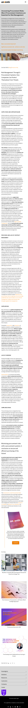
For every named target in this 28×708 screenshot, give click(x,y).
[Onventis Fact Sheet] (15, 520)
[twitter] (12, 706)
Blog (10, 67)
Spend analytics (4, 374)
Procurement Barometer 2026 (14, 627)
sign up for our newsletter (14, 504)
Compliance (13, 702)
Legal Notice (8, 702)
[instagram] (15, 706)
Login (18, 698)
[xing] (19, 706)
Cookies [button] (17, 702)
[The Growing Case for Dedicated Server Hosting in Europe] (14, 644)
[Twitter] (14, 663)
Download (15, 542)
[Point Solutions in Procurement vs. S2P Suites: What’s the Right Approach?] (14, 589)
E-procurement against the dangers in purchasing (12, 49)
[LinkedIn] (8, 663)
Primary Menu (25, 2)
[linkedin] (10, 706)
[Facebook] (12, 663)
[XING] (10, 663)
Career (3, 687)
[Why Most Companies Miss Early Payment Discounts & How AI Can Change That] (14, 562)
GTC (5, 702)
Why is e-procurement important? (8, 43)
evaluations (17, 325)
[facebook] (8, 706)
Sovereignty (4, 671)
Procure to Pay (15, 67)
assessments (9, 325)
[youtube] (17, 706)
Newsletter (22, 702)
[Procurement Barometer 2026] (14, 617)
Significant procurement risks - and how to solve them (13, 46)
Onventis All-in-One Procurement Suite (12, 492)
